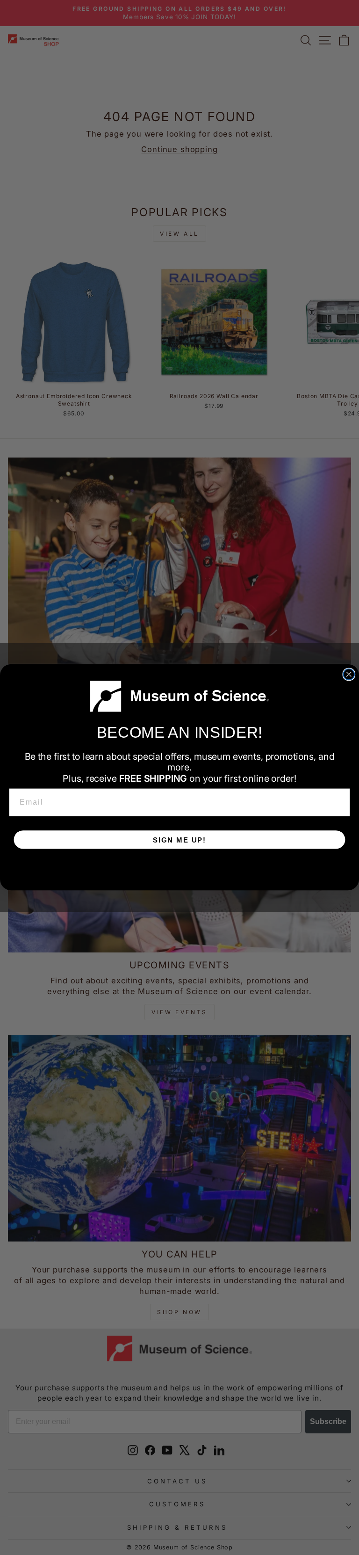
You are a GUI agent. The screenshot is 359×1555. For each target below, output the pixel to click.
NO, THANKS (179, 868)
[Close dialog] (349, 674)
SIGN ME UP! (179, 840)
